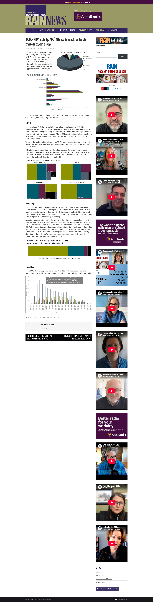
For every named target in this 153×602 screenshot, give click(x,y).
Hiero (117, 599)
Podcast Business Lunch (46, 30)
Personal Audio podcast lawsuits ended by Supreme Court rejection (76, 337)
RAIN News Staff (49, 48)
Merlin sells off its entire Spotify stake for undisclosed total (41, 337)
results (40, 52)
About (30, 30)
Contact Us (100, 575)
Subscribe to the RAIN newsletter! (107, 589)
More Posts (44, 328)
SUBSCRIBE (100, 45)
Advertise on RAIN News (104, 579)
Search (98, 52)
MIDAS (48, 318)
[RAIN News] (77, 15)
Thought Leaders (85, 30)
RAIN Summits (101, 30)
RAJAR (53, 318)
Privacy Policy (100, 582)
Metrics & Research (67, 30)
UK (58, 318)
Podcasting (115, 30)
